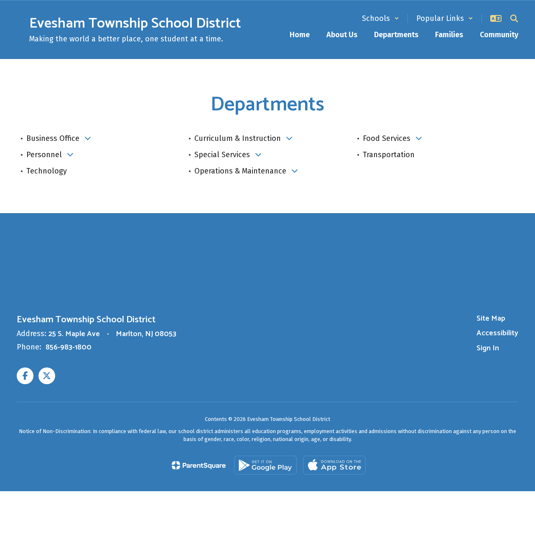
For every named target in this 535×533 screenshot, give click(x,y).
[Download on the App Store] (334, 465)
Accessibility (497, 333)
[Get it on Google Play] (265, 465)
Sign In (487, 348)
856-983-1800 (69, 347)
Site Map (490, 318)
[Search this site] (514, 18)
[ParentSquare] (199, 465)
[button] (380, 18)
